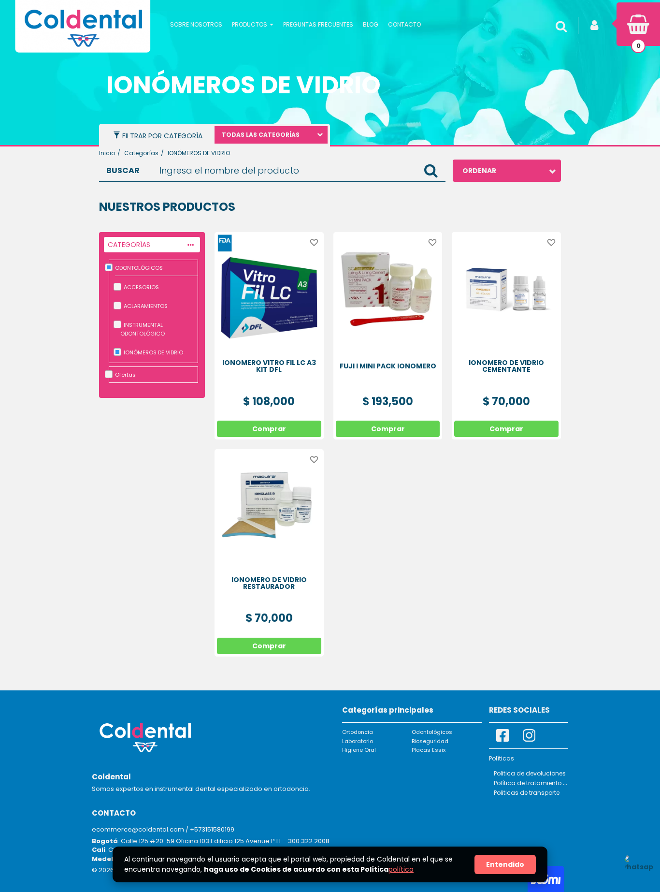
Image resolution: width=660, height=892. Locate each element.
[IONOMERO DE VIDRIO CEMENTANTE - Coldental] (506, 286)
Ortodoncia (357, 732)
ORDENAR (479, 170)
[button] (252, 24)
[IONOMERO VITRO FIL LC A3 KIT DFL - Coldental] (269, 286)
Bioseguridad (430, 741)
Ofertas (125, 375)
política (401, 869)
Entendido (505, 864)
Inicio (107, 153)
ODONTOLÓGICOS (139, 268)
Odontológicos (432, 732)
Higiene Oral (359, 750)
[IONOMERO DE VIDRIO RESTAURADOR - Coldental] (269, 503)
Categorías (141, 153)
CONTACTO (404, 24)
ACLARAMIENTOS (146, 306)
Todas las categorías (261, 135)
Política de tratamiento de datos (542, 783)
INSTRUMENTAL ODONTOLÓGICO (142, 329)
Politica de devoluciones (530, 773)
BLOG (370, 24)
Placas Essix (428, 750)
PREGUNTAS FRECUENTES (318, 24)
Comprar (269, 429)
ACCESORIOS (141, 287)
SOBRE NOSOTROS (196, 24)
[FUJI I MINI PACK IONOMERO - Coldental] (388, 286)
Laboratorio (357, 741)
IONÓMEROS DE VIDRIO (153, 352)
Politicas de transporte (527, 793)
